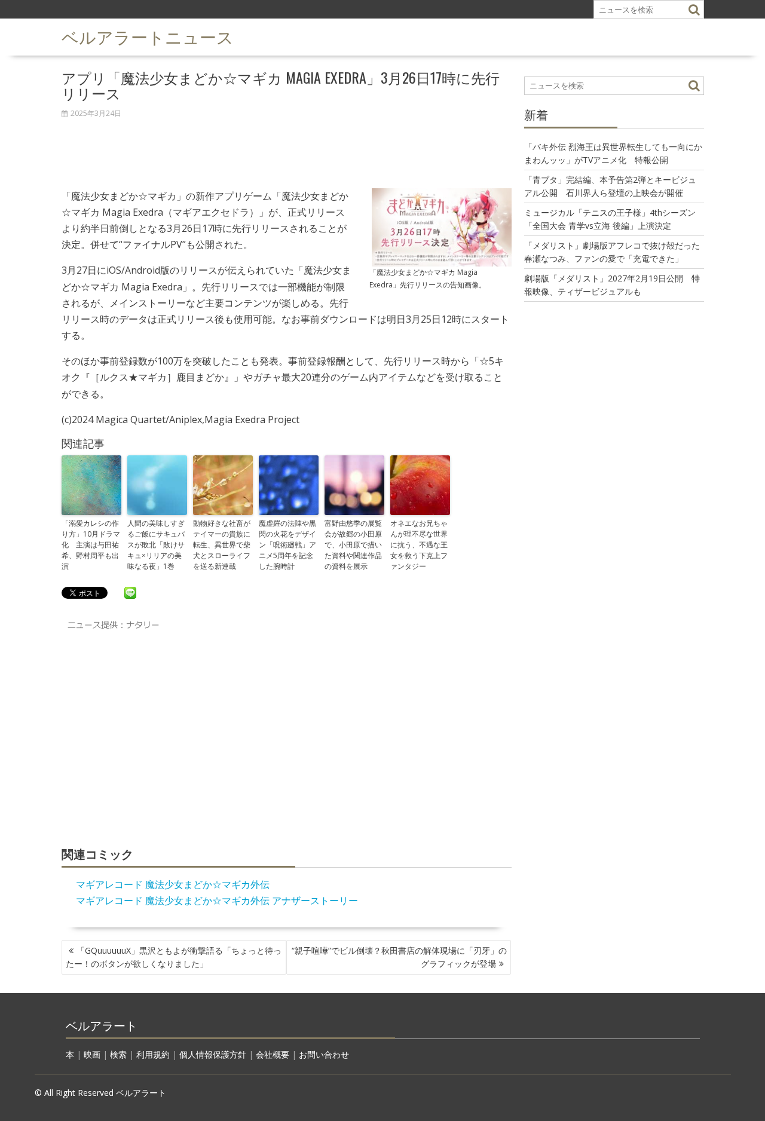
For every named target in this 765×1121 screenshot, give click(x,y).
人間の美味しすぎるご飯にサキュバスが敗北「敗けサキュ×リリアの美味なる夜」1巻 (156, 544)
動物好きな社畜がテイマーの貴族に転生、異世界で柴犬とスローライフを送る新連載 (221, 544)
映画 (92, 1054)
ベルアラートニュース (148, 36)
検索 (118, 1054)
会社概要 (272, 1054)
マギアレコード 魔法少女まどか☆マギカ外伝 (173, 884)
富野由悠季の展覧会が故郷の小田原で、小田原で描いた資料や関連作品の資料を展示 (353, 544)
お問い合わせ (324, 1054)
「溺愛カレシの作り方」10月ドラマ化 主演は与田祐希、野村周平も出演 (91, 544)
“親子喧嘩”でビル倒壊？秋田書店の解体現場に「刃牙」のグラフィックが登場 (399, 957)
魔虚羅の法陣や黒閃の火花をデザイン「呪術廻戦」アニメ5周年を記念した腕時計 (287, 544)
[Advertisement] (287, 147)
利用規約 (153, 1054)
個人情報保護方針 (212, 1054)
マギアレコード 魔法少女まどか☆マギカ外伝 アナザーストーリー (217, 900)
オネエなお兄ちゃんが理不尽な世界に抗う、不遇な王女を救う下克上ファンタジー (419, 544)
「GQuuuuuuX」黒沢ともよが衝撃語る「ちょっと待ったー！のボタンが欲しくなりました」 (173, 957)
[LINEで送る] (130, 592)
